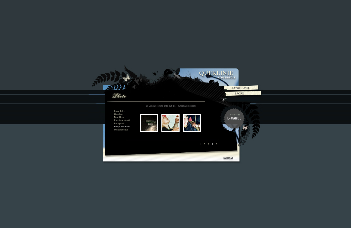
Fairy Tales (119, 111)
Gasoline (118, 114)
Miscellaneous (121, 130)
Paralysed (119, 123)
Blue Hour (119, 117)
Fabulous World (122, 120)
